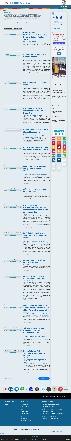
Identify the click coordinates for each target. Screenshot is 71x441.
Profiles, (39, 135)
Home (6, 6)
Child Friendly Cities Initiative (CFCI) (49, 406)
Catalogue (39, 6)
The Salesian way (26, 6)
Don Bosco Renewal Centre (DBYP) (49, 415)
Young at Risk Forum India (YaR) (48, 408)
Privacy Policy (54, 431)
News (31, 6)
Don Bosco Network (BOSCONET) (49, 416)
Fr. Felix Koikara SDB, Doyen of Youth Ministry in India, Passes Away (36, 235)
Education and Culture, (27, 135)
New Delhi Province (25, 413)
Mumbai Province (24, 411)
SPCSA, (25, 360)
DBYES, (29, 241)
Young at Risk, (45, 215)
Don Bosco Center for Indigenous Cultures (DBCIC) (52, 413)
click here (24, 439)
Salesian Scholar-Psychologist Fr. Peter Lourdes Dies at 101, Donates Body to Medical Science (59, 120)
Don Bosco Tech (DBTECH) (47, 411)
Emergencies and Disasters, (33, 359)
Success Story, (35, 176)
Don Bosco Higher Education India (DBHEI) (50, 404)
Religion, (38, 193)
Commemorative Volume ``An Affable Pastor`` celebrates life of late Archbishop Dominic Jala (36, 307)
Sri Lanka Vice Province (26, 420)
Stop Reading (18, 28)
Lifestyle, (42, 174)
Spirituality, (40, 115)
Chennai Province (24, 402)
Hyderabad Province (25, 408)
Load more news (44, 378)
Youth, (39, 241)
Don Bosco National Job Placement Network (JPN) (52, 409)
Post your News (8, 378)
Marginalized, (31, 215)
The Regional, (38, 315)
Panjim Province (24, 415)
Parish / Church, (40, 313)
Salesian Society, (35, 115)
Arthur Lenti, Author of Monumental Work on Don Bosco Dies (34, 110)
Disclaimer (58, 431)
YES (59, 53)
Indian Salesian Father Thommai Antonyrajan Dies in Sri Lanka (36, 353)
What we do (16, 6)
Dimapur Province (24, 404)
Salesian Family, (34, 41)
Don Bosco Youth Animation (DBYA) (49, 401)
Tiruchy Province (24, 418)
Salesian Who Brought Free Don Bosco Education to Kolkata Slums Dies (34, 330)
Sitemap (61, 431)
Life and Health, (32, 313)
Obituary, (29, 41)
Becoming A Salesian (9, 402)
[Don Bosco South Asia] (17, 2)
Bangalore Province (25, 401)
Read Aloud (7, 28)
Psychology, (36, 241)
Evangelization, (31, 193)
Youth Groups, (42, 241)
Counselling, (26, 241)
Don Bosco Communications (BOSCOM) (50, 418)
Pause (13, 28)
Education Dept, (30, 174)
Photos (35, 6)
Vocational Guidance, (37, 137)
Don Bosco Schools (46, 402)
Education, (25, 174)
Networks (20, 6)
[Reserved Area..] (61, 7)
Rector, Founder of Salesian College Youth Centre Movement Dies (34, 168)
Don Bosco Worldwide (9, 401)
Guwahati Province (25, 406)
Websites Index (8, 404)
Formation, (33, 135)
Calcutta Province (24, 409)
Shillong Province (24, 416)
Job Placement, (26, 215)
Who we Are (10, 6)
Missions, (30, 86)
